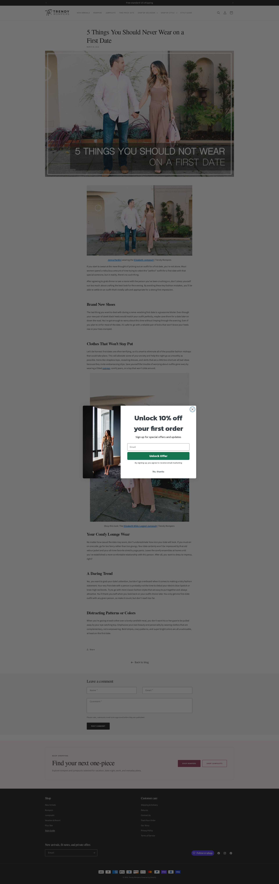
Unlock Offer (158, 456)
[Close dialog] (192, 409)
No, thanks (158, 471)
